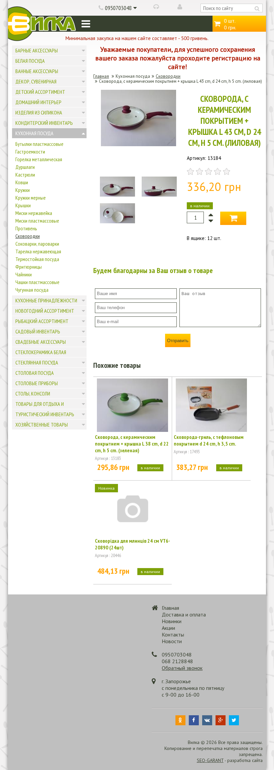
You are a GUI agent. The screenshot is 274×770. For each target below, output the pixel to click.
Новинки (171, 621)
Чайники (23, 274)
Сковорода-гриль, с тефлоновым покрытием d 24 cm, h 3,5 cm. (209, 440)
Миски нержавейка (33, 213)
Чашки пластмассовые (37, 282)
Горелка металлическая (38, 159)
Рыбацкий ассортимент (41, 321)
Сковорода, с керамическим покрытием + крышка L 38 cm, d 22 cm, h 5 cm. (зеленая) (132, 444)
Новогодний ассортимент (44, 310)
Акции (168, 627)
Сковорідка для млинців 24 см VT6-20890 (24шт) (132, 544)
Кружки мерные (30, 197)
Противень (26, 228)
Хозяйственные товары (41, 424)
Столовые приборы (36, 383)
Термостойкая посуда (37, 259)
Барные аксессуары (36, 50)
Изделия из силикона (38, 112)
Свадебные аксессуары (40, 341)
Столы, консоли (32, 393)
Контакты (173, 634)
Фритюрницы (28, 266)
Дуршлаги (25, 167)
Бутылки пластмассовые (39, 144)
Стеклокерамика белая (40, 352)
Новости (172, 641)
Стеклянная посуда (36, 362)
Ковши (21, 182)
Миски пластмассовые (37, 220)
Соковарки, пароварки (37, 243)
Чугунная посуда (31, 289)
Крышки (23, 205)
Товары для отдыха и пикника (39, 409)
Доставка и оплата (184, 614)
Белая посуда (30, 60)
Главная (101, 76)
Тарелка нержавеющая (38, 251)
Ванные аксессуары (36, 71)
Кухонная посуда (34, 133)
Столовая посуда (34, 372)
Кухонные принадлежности (46, 300)
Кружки (22, 190)
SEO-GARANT (210, 760)
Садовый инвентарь (37, 331)
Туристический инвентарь (44, 414)
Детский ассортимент (40, 91)
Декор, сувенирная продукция (35, 86)
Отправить (177, 340)
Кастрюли (25, 174)
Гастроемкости (30, 151)
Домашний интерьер (38, 102)
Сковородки (27, 236)
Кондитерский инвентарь (44, 122)
